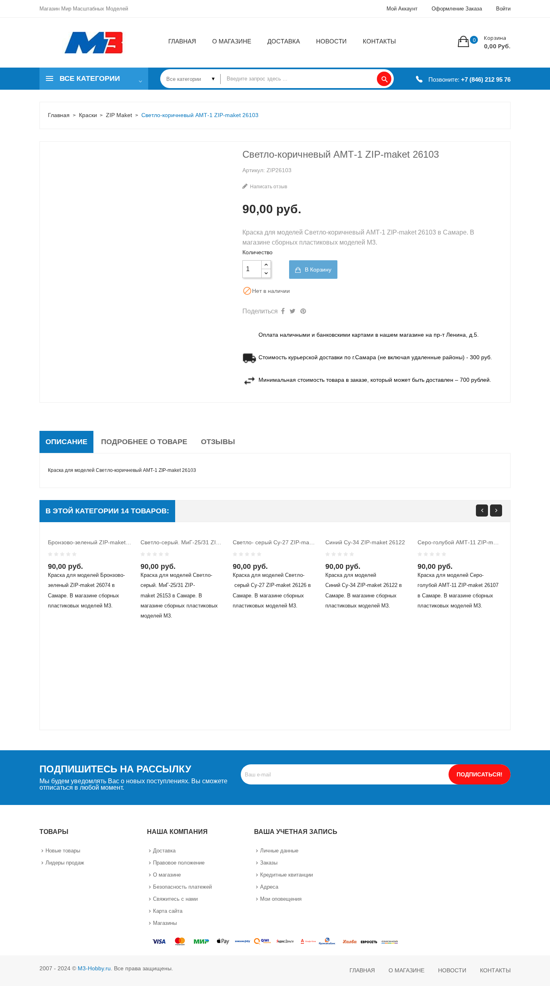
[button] (484, 41)
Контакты (495, 970)
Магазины (165, 923)
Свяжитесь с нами (175, 899)
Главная (362, 970)
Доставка (164, 851)
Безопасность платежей (182, 887)
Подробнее (109, 573)
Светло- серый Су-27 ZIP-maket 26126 (275, 542)
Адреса (269, 887)
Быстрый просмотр (93, 573)
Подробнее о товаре (144, 442)
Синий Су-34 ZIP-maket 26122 (365, 542)
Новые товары (62, 851)
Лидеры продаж (64, 863)
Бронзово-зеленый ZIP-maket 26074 (90, 542)
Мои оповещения (281, 899)
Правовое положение (179, 863)
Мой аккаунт (402, 8)
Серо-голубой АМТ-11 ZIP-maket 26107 (460, 542)
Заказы (268, 863)
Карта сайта (167, 911)
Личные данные (279, 851)
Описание (66, 442)
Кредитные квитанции (286, 875)
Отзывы (218, 442)
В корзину (317, 269)
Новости (452, 970)
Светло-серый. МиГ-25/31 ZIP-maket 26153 (183, 542)
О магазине (167, 875)
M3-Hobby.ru (94, 968)
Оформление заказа (457, 8)
